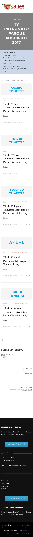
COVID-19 (5, 403)
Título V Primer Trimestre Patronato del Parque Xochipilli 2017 (16, 312)
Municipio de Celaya (23, 525)
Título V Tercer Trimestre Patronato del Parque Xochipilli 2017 (16, 158)
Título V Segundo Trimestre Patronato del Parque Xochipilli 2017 (16, 210)
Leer (26, 122)
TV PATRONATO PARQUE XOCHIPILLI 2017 (15, 99)
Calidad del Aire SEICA (11, 398)
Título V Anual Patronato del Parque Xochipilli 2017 (14, 261)
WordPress (25, 533)
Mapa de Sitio (28, 373)
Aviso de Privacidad (27, 372)
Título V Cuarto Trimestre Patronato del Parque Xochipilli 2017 (16, 107)
